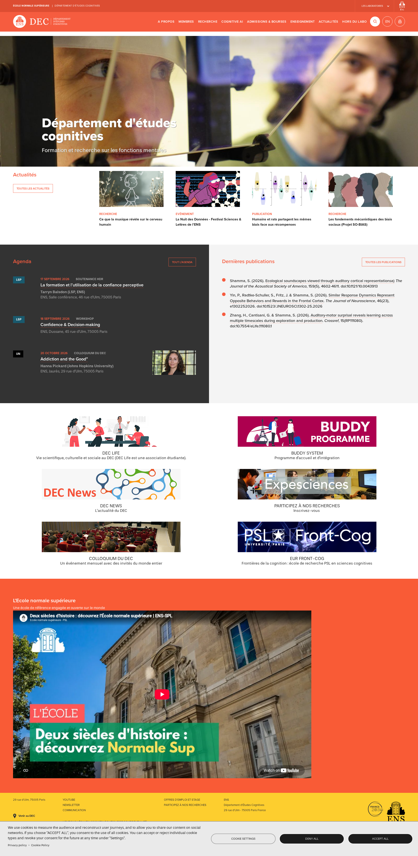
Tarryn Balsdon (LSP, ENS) (62, 292)
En (387, 21)
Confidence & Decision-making (70, 324)
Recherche (207, 22)
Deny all (312, 839)
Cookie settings (243, 839)
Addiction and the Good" (64, 359)
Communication (74, 810)
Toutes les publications (383, 262)
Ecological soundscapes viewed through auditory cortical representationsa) (329, 280)
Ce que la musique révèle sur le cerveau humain (130, 222)
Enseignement (302, 22)
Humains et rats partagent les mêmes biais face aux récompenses (281, 222)
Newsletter (71, 805)
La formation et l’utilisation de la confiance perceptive (91, 285)
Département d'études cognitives (77, 5)
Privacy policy (17, 845)
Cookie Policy (40, 845)
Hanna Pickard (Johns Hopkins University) (76, 366)
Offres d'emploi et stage (182, 800)
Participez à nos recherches (185, 805)
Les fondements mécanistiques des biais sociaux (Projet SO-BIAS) (360, 222)
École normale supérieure (31, 5)
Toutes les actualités (33, 188)
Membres (186, 22)
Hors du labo (354, 22)
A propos (166, 22)
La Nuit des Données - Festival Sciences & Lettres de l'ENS (208, 222)
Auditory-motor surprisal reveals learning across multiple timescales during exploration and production (311, 318)
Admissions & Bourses (266, 22)
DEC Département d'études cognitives (42, 22)
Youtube (69, 800)
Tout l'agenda (182, 262)
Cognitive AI (232, 22)
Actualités (328, 22)
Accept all (380, 839)
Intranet (400, 21)
